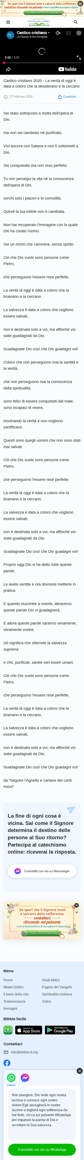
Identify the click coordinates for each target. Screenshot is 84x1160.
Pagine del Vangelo (57, 987)
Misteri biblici (13, 987)
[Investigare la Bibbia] (42, 22)
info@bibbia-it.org (24, 1052)
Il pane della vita (15, 994)
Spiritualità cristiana (57, 994)
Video (46, 1001)
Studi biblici (51, 980)
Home (8, 980)
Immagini (10, 1008)
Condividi (69, 96)
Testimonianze (14, 1001)
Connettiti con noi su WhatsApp (42, 1149)
